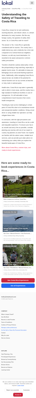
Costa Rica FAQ (16, 8)
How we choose (5, 338)
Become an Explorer (6, 367)
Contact (3, 332)
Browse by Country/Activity (8, 359)
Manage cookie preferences (9, 327)
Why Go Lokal (5, 335)
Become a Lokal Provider (8, 319)
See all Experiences (18, 286)
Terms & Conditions (6, 322)
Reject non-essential (12, 390)
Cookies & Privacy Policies (8, 325)
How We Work (5, 317)
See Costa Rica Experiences (18, 280)
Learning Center (6, 8)
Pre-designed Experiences (8, 356)
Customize (26, 390)
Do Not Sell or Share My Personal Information (14, 330)
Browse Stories (5, 364)
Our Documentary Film (7, 362)
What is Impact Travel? (7, 314)
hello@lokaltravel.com (8, 297)
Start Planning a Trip (6, 354)
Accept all (18, 394)
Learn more (20, 385)
